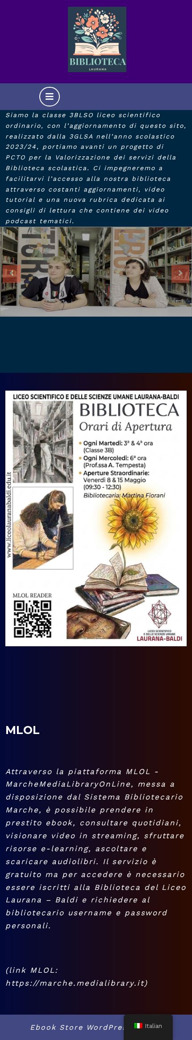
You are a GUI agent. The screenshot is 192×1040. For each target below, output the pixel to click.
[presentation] (12, 274)
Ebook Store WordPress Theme (96, 1027)
